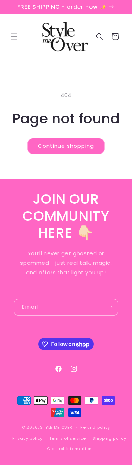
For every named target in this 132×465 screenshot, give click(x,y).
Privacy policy (27, 438)
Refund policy (95, 427)
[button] (14, 36)
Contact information (69, 449)
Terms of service (67, 438)
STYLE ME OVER (56, 427)
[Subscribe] (110, 307)
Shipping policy (109, 438)
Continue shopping (66, 145)
